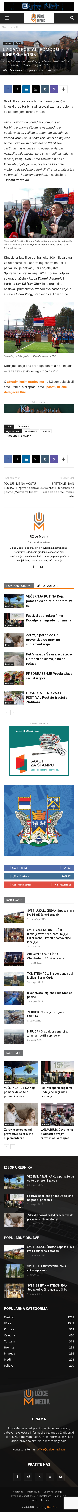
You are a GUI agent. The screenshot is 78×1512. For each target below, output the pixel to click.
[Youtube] (43, 567)
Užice (17, 43)
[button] (6, 18)
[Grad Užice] (39, 820)
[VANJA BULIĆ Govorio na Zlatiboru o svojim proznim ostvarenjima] (57, 1114)
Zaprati (66, 876)
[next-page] (12, 712)
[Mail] (50, 1477)
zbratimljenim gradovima (25, 382)
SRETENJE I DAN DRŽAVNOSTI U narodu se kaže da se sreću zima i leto (57, 490)
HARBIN (46, 431)
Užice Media (15, 70)
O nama (33, 1500)
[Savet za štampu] (39, 751)
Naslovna (7, 27)
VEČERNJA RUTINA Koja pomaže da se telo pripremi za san (49, 601)
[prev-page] (6, 712)
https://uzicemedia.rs (39, 542)
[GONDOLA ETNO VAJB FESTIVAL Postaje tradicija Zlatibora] (14, 698)
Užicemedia (23, 426)
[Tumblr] (45, 89)
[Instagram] (28, 1477)
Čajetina (9, 625)
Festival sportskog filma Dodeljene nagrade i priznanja (57, 1092)
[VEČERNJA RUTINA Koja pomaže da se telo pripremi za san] (14, 601)
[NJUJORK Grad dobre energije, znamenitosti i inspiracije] (14, 1037)
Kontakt (45, 1500)
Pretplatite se (62, 884)
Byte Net (52, 1507)
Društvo (20, 27)
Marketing (60, 1496)
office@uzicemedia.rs (51, 1449)
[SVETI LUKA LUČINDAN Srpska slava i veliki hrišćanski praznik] (14, 916)
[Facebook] (8, 89)
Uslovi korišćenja (52, 1491)
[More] (63, 89)
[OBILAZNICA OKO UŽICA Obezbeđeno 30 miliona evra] (14, 959)
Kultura (45, 1124)
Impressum (33, 1491)
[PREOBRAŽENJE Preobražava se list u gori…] (14, 678)
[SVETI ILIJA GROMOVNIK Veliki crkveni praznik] (14, 1271)
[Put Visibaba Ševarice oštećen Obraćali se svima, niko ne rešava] (14, 659)
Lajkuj (67, 867)
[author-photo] (39, 531)
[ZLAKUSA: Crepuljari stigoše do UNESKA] (14, 1017)
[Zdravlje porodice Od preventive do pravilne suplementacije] (14, 640)
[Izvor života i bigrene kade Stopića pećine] (14, 998)
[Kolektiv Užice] (39, 408)
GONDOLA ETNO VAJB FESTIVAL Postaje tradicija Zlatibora (46, 697)
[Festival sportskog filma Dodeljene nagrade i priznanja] (14, 620)
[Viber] (54, 89)
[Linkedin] (26, 89)
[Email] (36, 89)
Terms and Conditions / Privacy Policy (30, 1496)
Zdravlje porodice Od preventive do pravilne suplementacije (43, 639)
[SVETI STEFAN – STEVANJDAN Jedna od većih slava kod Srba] (14, 1291)
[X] (17, 89)
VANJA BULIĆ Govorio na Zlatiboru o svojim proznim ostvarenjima (57, 1134)
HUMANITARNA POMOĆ (18, 436)
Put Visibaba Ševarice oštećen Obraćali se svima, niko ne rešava (50, 658)
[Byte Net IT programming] (39, 6)
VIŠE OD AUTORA (47, 585)
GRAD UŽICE (31, 431)
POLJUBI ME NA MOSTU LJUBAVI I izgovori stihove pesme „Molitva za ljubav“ (21, 488)
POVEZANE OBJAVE (19, 585)
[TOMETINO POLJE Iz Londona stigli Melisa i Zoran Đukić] (14, 979)
